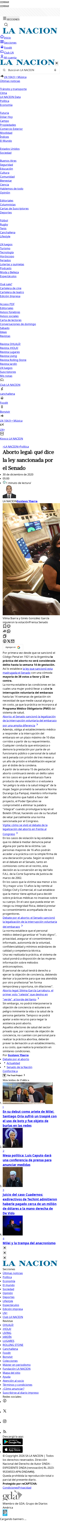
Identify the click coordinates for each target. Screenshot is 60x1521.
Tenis (3, 228)
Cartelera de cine (10, 288)
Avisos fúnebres (10, 312)
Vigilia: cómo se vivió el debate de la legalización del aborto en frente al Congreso (25, 829)
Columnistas (8, 204)
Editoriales (6, 200)
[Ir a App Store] (13, 1452)
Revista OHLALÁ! (10, 344)
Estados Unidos (10, 149)
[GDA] (12, 1499)
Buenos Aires (8, 161)
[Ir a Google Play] (13, 1444)
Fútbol (4, 220)
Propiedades (8, 125)
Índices (4, 137)
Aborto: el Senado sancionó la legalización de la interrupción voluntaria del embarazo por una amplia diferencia (30, 721)
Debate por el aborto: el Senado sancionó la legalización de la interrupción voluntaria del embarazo (30, 922)
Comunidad (7, 176)
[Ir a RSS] (5, 1432)
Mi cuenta (10, 57)
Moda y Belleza (9, 272)
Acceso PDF (7, 304)
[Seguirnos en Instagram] (5, 1422)
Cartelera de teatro (12, 292)
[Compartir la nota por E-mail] (13, 641)
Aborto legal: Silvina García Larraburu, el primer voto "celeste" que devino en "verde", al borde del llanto (28, 995)
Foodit (8, 47)
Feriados (5, 260)
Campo (4, 121)
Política (23, 446)
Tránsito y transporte (13, 89)
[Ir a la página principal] (30, 33)
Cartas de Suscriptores (14, 208)
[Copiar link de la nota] (5, 636)
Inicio (7, 38)
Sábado (5, 328)
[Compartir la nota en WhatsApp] (9, 631)
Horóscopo (7, 256)
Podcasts (6, 268)
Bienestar (6, 180)
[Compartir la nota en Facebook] (5, 641)
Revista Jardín (8, 364)
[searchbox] (28, 70)
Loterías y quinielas (12, 264)
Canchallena (7, 232)
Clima (3, 93)
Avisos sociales (9, 316)
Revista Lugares (10, 352)
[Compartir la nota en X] (9, 641)
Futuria (4, 113)
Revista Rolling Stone (13, 360)
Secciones (10, 42)
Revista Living (8, 356)
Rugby (4, 224)
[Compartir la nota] (5, 631)
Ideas (3, 332)
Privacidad (24, 1487)
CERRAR (4, 2)
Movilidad (6, 133)
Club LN (9, 52)
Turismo (5, 248)
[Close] (5, 1248)
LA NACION (10, 446)
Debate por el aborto (16, 1059)
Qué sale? (6, 284)
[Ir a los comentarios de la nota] (9, 626)
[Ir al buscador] (6, 24)
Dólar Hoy (6, 117)
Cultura (4, 172)
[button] (30, 250)
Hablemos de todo (11, 188)
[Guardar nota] (5, 626)
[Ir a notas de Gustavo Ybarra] (30, 492)
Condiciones (10, 1487)
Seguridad (6, 165)
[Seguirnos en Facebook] (5, 1401)
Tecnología (7, 252)
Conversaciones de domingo (18, 324)
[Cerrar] (57, 63)
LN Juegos (6, 244)
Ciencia (4, 184)
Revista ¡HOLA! (9, 348)
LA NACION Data (10, 97)
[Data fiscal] (5, 1515)
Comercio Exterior (11, 129)
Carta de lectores (11, 320)
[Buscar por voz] (55, 70)
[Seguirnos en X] (5, 1412)
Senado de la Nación (19, 1067)
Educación (6, 168)
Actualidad (13, 1063)
